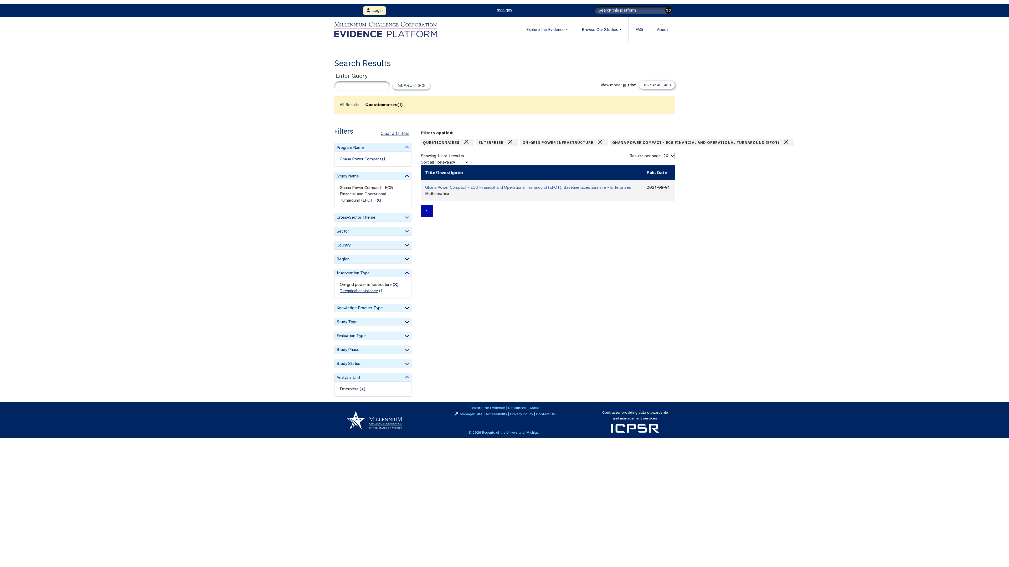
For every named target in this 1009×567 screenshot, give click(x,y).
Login (376, 10)
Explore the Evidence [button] (545, 29)
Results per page (645, 156)
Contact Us (545, 414)
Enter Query (351, 75)
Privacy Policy (521, 414)
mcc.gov (504, 10)
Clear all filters (395, 133)
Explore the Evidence (487, 407)
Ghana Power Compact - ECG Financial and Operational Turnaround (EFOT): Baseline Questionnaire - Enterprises (528, 187)
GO (668, 10)
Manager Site (471, 414)
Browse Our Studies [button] (600, 29)
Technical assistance (359, 290)
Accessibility (496, 414)
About (662, 29)
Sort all (427, 162)
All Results (349, 104)
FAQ (639, 29)
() (378, 200)
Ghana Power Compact (360, 159)
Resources (517, 407)
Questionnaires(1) (384, 104)
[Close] (466, 142)
